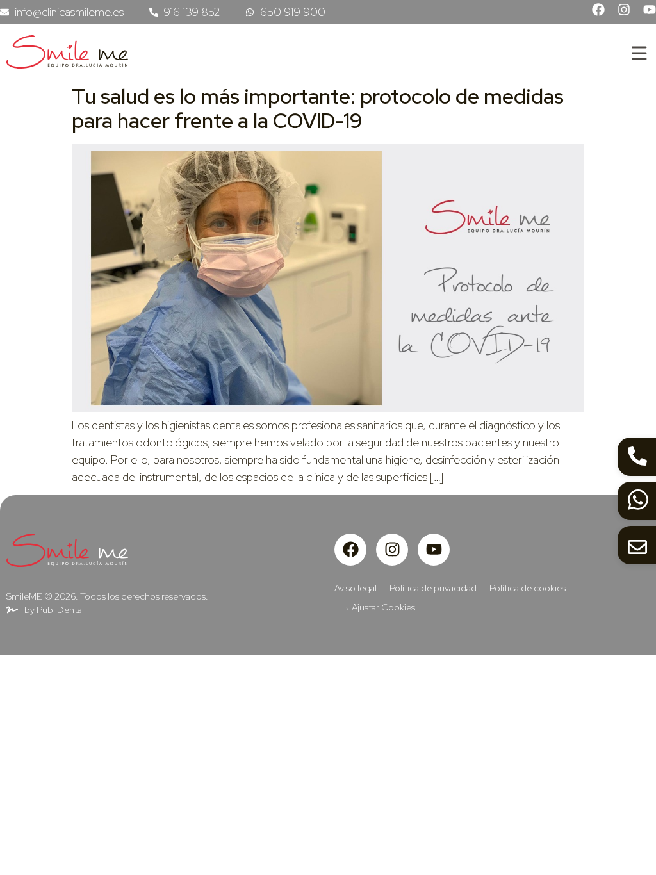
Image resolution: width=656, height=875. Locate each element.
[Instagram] (624, 9)
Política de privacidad (433, 588)
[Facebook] (598, 9)
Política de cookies (527, 588)
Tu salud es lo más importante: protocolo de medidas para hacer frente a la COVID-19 (318, 109)
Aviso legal (355, 588)
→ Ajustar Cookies (378, 607)
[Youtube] (649, 9)
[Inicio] (67, 64)
